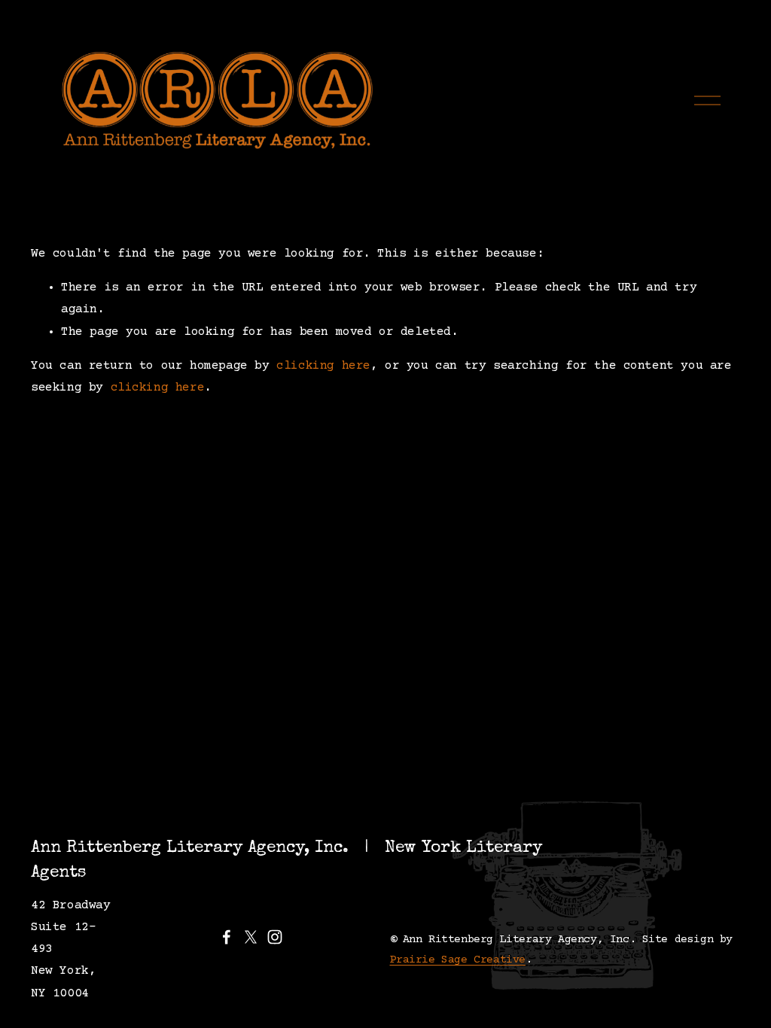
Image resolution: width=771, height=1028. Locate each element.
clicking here (323, 366)
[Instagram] (274, 936)
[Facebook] (226, 936)
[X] (250, 936)
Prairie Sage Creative (458, 959)
